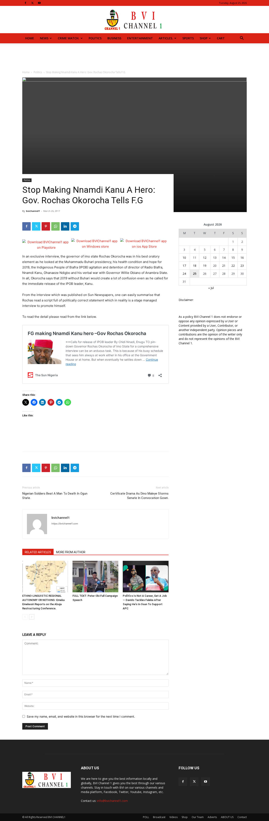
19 (204, 266)
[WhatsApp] (55, 226)
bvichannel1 (33, 211)
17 (184, 266)
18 (194, 266)
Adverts (212, 817)
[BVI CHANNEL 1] (134, 19)
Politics (95, 38)
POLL (146, 817)
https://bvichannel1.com (64, 523)
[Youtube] (39, 3)
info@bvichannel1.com (112, 801)
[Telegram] (75, 226)
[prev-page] (25, 616)
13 (214, 258)
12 (204, 258)
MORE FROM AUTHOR (70, 552)
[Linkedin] (65, 226)
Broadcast (159, 817)
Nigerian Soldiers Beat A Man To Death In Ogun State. (54, 496)
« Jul (211, 288)
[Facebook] (25, 3)
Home (29, 38)
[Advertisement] (134, 57)
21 (223, 266)
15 (233, 258)
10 (184, 258)
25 (194, 274)
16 (242, 258)
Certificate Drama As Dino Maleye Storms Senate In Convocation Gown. (139, 496)
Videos (173, 817)
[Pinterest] (46, 226)
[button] (242, 39)
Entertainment (140, 38)
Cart (221, 38)
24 (184, 274)
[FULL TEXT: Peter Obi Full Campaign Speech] (95, 576)
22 (233, 266)
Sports (188, 38)
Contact (242, 817)
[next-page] (31, 616)
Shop (203, 38)
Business (114, 38)
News (44, 38)
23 (242, 266)
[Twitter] (32, 3)
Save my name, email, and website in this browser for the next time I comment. (81, 716)
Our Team (198, 817)
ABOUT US (227, 817)
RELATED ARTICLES (38, 552)
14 (223, 258)
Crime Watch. (68, 38)
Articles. (166, 38)
